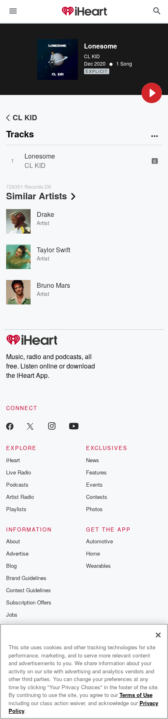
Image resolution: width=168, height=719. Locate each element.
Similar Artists (36, 195)
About (13, 541)
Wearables (98, 565)
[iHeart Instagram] (51, 425)
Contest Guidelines (28, 590)
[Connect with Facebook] (9, 425)
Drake (45, 214)
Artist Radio (20, 497)
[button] (151, 93)
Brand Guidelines (26, 578)
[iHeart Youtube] (74, 425)
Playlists (16, 509)
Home (93, 553)
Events (94, 484)
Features (96, 472)
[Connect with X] (30, 425)
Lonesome (39, 156)
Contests (96, 497)
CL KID (92, 56)
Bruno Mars (53, 285)
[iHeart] (84, 12)
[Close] (158, 635)
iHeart (13, 460)
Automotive (99, 541)
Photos (94, 509)
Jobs (12, 614)
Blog (11, 565)
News (92, 460)
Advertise (17, 553)
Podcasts (17, 484)
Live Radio (18, 472)
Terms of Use (136, 695)
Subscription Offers (28, 602)
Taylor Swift (53, 249)
